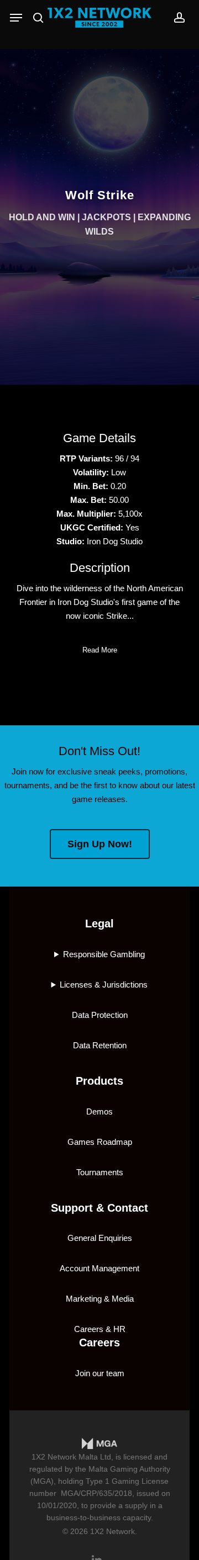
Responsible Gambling (104, 954)
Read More (99, 650)
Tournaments (99, 1172)
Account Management (99, 1268)
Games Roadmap (99, 1142)
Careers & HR (99, 1329)
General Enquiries (99, 1238)
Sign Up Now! (99, 844)
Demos (99, 1111)
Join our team (99, 1373)
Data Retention (100, 1045)
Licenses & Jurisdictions (104, 984)
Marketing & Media (100, 1298)
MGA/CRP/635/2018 (96, 1493)
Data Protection (100, 1015)
